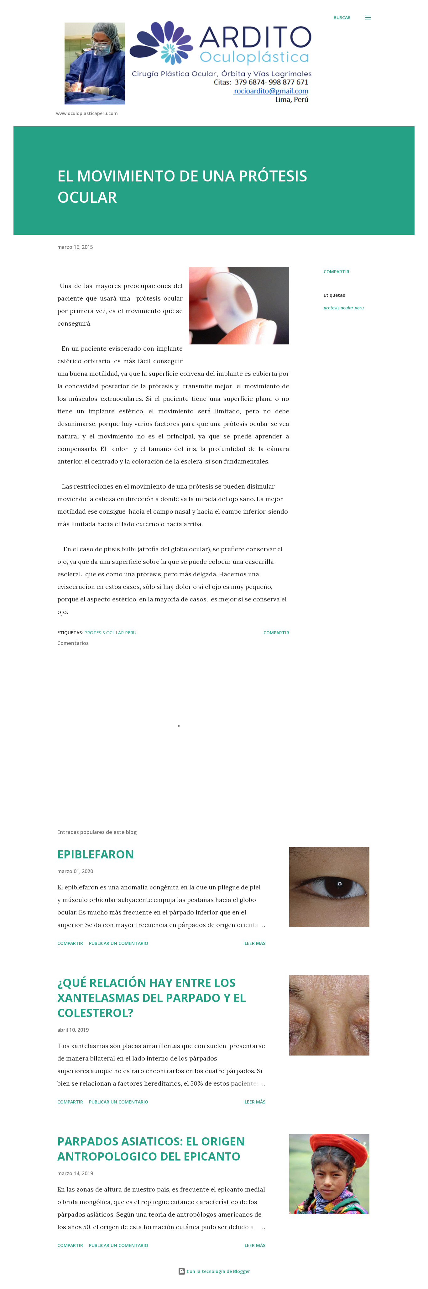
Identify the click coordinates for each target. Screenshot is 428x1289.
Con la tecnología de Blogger (217, 1271)
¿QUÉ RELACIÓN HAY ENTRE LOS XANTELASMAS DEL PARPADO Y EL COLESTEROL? (151, 997)
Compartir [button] (336, 272)
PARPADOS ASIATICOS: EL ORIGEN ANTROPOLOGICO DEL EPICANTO (151, 1149)
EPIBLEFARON (95, 854)
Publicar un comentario (118, 943)
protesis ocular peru (344, 308)
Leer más (255, 943)
